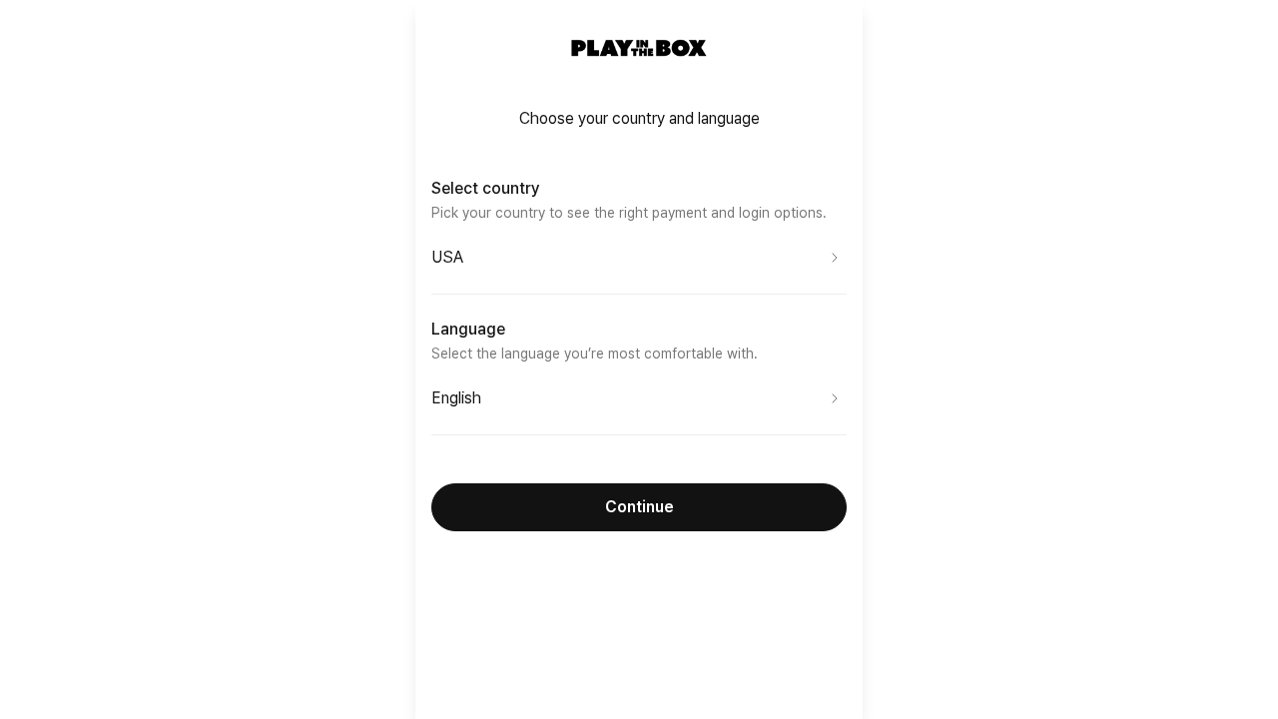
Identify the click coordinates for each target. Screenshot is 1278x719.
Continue (639, 506)
